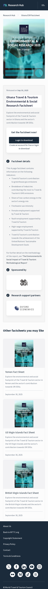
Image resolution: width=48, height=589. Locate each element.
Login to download (24, 140)
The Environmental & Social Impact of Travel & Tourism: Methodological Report (23, 259)
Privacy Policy (9, 544)
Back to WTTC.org (11, 532)
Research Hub (9, 15)
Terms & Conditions (11, 556)
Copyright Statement (12, 538)
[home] (13, 5)
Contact (6, 550)
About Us (7, 526)
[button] (41, 5)
